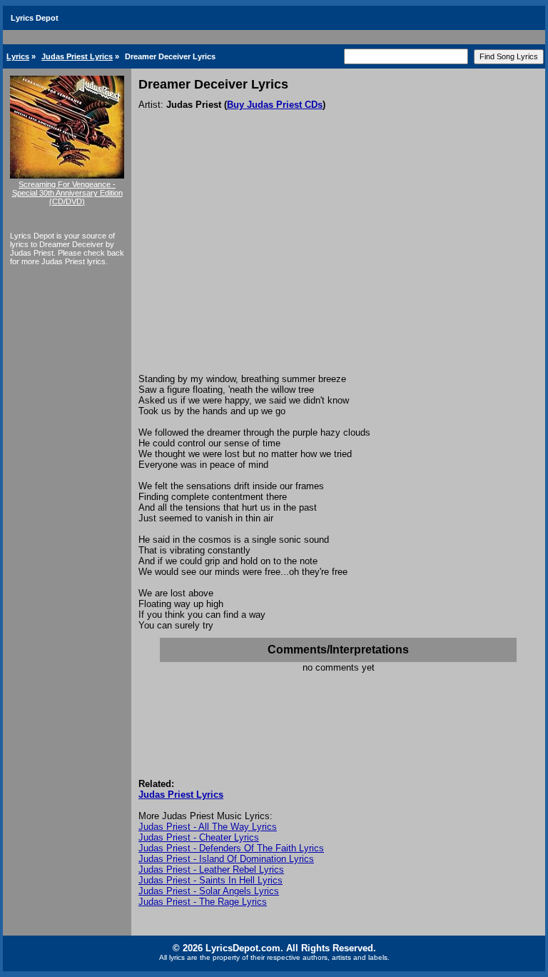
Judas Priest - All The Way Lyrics (207, 826)
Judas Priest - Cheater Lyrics (198, 837)
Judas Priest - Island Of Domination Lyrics (226, 858)
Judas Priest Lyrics (77, 56)
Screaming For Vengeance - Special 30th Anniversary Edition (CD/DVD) (67, 193)
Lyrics (17, 56)
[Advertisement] (338, 266)
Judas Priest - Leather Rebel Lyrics (211, 869)
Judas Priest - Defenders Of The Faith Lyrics (231, 848)
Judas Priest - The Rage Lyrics (202, 901)
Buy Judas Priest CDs (275, 104)
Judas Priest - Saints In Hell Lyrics (210, 880)
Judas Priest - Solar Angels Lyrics (208, 891)
